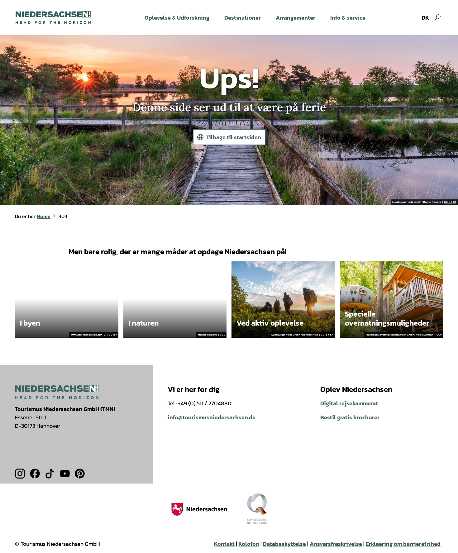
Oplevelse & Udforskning (177, 17)
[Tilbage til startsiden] (53, 17)
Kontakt (224, 544)
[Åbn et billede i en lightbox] (56, 392)
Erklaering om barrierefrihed (403, 544)
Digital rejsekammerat (349, 403)
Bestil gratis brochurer (349, 417)
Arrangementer (295, 17)
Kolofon (248, 544)
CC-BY (113, 335)
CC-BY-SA (450, 202)
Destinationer (242, 17)
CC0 (222, 335)
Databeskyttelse (284, 544)
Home (43, 216)
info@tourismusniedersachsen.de (211, 417)
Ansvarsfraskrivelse (336, 544)
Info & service (347, 17)
